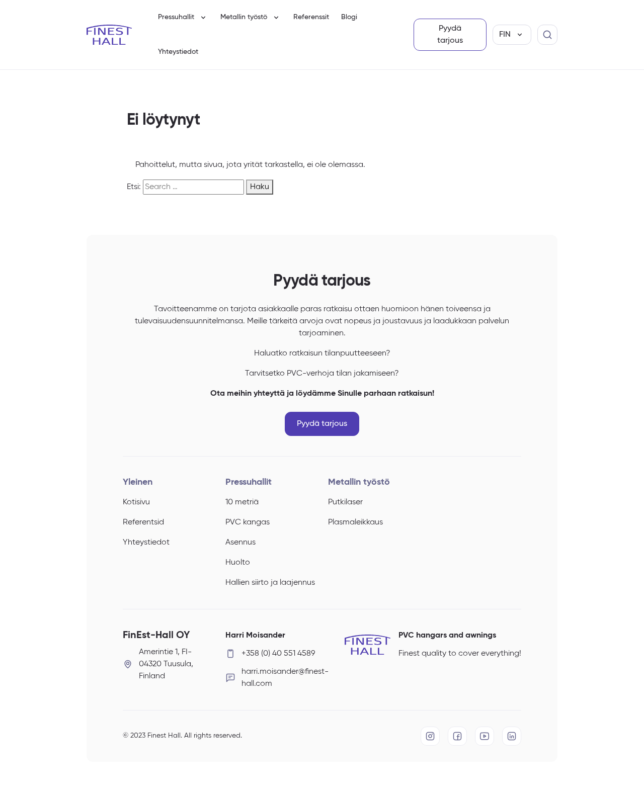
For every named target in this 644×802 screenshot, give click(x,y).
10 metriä (242, 502)
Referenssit (311, 17)
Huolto (237, 563)
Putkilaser (345, 502)
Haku (259, 187)
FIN (505, 35)
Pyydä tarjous (450, 35)
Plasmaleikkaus (355, 522)
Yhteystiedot (178, 51)
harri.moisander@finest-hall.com (279, 678)
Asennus (240, 543)
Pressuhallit (176, 17)
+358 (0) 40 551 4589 (278, 654)
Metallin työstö (243, 17)
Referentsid (143, 522)
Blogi (349, 17)
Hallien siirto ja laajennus (270, 583)
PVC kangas (247, 522)
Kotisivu (136, 502)
